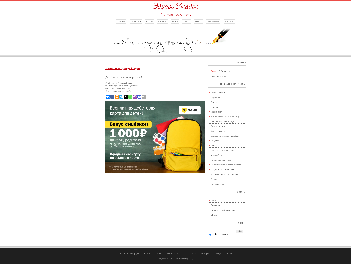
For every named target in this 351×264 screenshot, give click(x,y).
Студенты (215, 97)
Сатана (214, 102)
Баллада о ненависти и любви (225, 135)
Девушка (215, 140)
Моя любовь (216, 155)
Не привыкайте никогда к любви (226, 164)
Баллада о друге (218, 130)
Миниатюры (213, 21)
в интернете (225, 234)
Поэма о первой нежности (223, 209)
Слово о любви (218, 92)
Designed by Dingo (185, 258)
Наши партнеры (218, 75)
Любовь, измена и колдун (223, 121)
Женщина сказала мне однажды (225, 116)
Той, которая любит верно (223, 169)
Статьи (149, 21)
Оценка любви (217, 183)
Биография (136, 21)
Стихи (187, 21)
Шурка (214, 214)
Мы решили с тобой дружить (224, 174)
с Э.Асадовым (220, 71)
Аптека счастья (218, 126)
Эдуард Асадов (175, 6)
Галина (214, 200)
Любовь (214, 145)
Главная (121, 21)
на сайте (214, 234)
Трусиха (214, 106)
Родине (214, 179)
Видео (229, 253)
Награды (162, 21)
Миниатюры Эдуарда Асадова (122, 68)
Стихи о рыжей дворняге (222, 150)
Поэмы (198, 21)
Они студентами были (221, 159)
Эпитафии (229, 21)
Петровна (215, 205)
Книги (175, 21)
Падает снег (216, 111)
